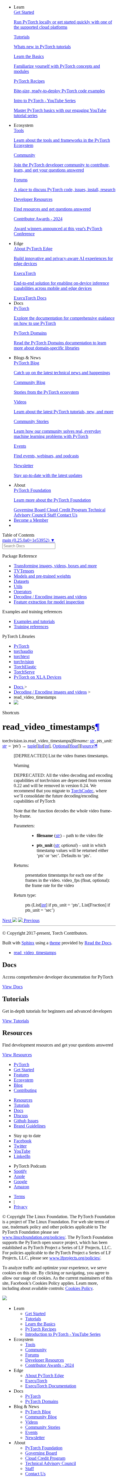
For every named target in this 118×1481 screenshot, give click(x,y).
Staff (29, 1468)
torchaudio (23, 651)
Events (31, 1432)
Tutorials (22, 1105)
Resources (23, 1100)
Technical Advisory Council (50, 1463)
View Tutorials (15, 1020)
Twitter (20, 1146)
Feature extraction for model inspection (49, 601)
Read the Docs (97, 942)
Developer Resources (44, 1360)
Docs (19, 686)
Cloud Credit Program (45, 1458)
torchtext (22, 656)
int (43, 904)
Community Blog (41, 1416)
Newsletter (35, 1437)
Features (21, 1074)
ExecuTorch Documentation (50, 1385)
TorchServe (24, 671)
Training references (31, 626)
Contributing (25, 1090)
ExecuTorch (36, 1380)
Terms (19, 1196)
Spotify (20, 1171)
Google (20, 1181)
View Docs (12, 986)
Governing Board (41, 1453)
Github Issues (26, 1120)
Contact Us (35, 1473)
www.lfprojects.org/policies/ (74, 1257)
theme (55, 942)
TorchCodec (82, 790)
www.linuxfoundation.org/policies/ (33, 1237)
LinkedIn (22, 1156)
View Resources (17, 1054)
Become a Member (31, 520)
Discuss (21, 1115)
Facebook (23, 1140)
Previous (31, 920)
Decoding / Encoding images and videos (50, 596)
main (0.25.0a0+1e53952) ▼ (28, 540)
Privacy (20, 1206)
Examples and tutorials (34, 621)
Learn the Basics (40, 1323)
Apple (19, 1176)
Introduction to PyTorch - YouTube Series (63, 1334)
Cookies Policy (79, 1288)
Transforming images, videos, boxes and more (55, 565)
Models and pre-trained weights (42, 576)
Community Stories (42, 1427)
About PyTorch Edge (44, 1375)
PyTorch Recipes (40, 1329)
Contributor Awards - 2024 (49, 1365)
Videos (31, 1422)
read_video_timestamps (35, 952)
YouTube (22, 1151)
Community (36, 1349)
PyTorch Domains (41, 1401)
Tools (30, 1344)
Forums (32, 1354)
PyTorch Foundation (43, 1447)
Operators (23, 591)
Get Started (24, 1069)
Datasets (21, 581)
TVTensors (24, 570)
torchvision (24, 661)
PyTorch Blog (38, 1411)
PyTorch (21, 646)
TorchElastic (25, 666)
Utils (18, 586)
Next (7, 920)
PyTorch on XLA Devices (37, 677)
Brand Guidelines (30, 1125)
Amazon (21, 1186)
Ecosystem (23, 1080)
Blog (18, 1085)
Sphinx (27, 942)
